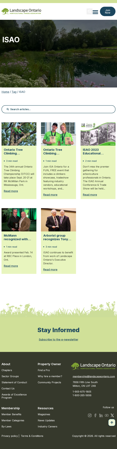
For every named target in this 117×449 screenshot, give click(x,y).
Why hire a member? (50, 376)
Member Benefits (11, 414)
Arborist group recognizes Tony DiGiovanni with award (55, 237)
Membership (11, 408)
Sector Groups (10, 376)
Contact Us (8, 388)
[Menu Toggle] (95, 12)
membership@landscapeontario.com (94, 376)
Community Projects (49, 382)
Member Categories (13, 420)
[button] (90, 11)
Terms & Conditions (32, 435)
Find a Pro (44, 370)
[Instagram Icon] (89, 415)
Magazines (44, 414)
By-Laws (6, 426)
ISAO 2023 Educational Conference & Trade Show (98, 151)
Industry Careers (47, 426)
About (6, 364)
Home (5, 91)
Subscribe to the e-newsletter (58, 339)
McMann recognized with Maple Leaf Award (17, 237)
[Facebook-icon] (95, 415)
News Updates (46, 420)
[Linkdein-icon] (101, 415)
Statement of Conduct (14, 382)
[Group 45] (112, 415)
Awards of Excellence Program (14, 396)
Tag (14, 91)
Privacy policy (10, 435)
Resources (45, 408)
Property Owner (49, 364)
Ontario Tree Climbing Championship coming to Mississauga (14, 151)
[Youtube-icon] (106, 415)
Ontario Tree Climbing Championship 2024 (58, 151)
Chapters (7, 370)
